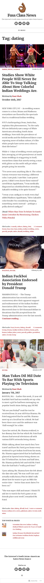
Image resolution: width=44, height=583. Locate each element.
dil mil (22, 508)
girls (36, 330)
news (37, 229)
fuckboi (20, 330)
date (12, 508)
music (10, 69)
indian (20, 229)
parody (4, 231)
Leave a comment (35, 508)
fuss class (14, 229)
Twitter (20, 23)
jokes (14, 332)
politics (5, 270)
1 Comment (38, 226)
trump (14, 335)
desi (29, 226)
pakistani (24, 511)
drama (9, 330)
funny (4, 229)
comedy (13, 226)
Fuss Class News (22, 15)
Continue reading (11, 318)
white (32, 231)
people (10, 231)
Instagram (27, 23)
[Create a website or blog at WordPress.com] (22, 575)
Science (17, 69)
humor (4, 332)
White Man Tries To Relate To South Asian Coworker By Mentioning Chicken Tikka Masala (21, 215)
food (26, 508)
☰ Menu (22, 30)
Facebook (16, 23)
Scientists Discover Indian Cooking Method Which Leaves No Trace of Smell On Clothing (27, 527)
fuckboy (26, 330)
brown (17, 327)
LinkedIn (24, 23)
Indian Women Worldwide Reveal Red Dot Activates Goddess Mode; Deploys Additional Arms (26, 535)
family (4, 69)
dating (25, 226)
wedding (26, 231)
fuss (8, 229)
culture (19, 226)
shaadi (20, 231)
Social (12, 270)
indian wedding (28, 229)
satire (15, 231)
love (14, 511)
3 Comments (37, 327)
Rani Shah (16, 96)
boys (12, 327)
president (36, 332)
